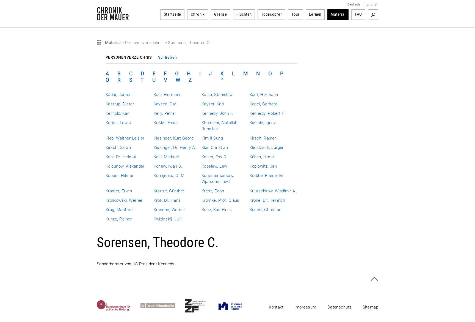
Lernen (315, 14)
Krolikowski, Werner (124, 200)
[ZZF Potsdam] (200, 306)
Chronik (198, 14)
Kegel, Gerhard (264, 104)
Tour (295, 14)
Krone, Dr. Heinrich (267, 200)
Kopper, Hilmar (120, 175)
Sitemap (370, 307)
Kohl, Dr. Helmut (121, 156)
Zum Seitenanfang (374, 279)
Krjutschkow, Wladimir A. (273, 191)
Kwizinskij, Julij (168, 219)
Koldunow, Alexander (125, 166)
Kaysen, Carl (166, 104)
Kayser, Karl (212, 104)
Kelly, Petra (164, 113)
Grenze (220, 14)
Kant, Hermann (264, 94)
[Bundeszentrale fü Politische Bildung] (118, 306)
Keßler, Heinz (166, 122)
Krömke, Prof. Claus (220, 200)
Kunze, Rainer (119, 219)
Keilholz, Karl (118, 113)
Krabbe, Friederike (267, 175)
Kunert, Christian (265, 209)
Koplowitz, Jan (263, 166)
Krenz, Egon (212, 191)
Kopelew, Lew (214, 166)
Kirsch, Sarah (118, 147)
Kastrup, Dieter (120, 104)
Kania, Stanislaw (217, 94)
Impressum (305, 307)
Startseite (172, 14)
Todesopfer (271, 14)
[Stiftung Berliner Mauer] (235, 306)
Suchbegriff (373, 14)
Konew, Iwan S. (168, 166)
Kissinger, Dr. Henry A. (175, 147)
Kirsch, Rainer (263, 138)
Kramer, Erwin (119, 191)
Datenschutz (339, 307)
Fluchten (244, 14)
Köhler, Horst (262, 156)
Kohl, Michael (166, 156)
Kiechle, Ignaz (263, 122)
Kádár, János (118, 94)
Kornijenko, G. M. (170, 175)
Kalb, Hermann (168, 94)
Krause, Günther (169, 191)
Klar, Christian (214, 147)
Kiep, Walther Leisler (125, 138)
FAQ (358, 14)
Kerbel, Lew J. (119, 122)
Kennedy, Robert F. (267, 113)
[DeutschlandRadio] (162, 306)
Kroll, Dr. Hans (167, 200)
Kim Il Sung (212, 138)
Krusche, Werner (169, 209)
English (372, 4)
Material (338, 14)
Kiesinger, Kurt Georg (174, 138)
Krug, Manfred (119, 209)
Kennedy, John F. (217, 113)
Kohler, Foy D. (214, 156)
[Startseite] (113, 17)
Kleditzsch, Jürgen (267, 147)
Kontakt (276, 307)
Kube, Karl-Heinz (217, 209)
